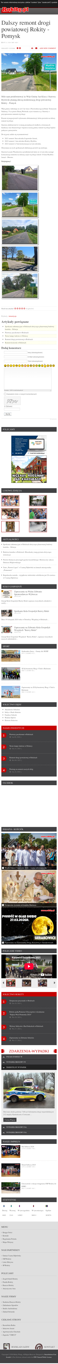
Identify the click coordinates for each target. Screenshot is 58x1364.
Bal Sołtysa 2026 (28, 1146)
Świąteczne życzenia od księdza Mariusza (20, 905)
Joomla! (8, 1357)
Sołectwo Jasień (8, 1328)
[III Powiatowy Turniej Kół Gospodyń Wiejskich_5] (10, 513)
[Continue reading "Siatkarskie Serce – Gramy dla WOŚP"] (10, 655)
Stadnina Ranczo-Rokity (12, 1302)
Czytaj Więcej (10, 1120)
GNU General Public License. (43, 1357)
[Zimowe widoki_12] (38, 526)
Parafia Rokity (8, 1282)
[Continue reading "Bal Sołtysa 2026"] (10, 1151)
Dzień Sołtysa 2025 (29, 1164)
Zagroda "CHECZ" (9, 1335)
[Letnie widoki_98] (38, 500)
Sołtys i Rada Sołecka (13, 712)
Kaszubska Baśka (9, 1325)
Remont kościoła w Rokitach (15, 342)
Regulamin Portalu (9, 1239)
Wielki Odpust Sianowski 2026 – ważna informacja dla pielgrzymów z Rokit (26, 869)
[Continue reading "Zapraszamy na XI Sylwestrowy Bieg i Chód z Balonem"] (10, 691)
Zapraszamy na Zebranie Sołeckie (21, 1037)
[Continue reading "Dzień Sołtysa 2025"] (10, 1169)
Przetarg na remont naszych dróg (21, 769)
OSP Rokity (7, 1259)
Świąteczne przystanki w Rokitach (22, 1000)
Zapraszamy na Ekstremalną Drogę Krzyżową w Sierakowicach (29, 942)
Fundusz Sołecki (11, 715)
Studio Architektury (10, 1308)
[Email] (36, 48)
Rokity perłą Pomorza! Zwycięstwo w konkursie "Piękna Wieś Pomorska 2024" (26, 1013)
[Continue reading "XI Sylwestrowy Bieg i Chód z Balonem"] (10, 673)
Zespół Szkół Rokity (10, 1279)
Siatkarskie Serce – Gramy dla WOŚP (35, 651)
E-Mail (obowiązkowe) (36, 357)
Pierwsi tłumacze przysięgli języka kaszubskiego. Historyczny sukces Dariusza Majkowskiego (28, 561)
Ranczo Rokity (8, 1285)
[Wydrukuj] (32, 48)
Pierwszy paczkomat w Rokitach (17, 332)
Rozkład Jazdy (20, 1346)
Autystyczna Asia (9, 1288)
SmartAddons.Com (50, 1354)
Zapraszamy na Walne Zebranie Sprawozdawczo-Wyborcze (28, 593)
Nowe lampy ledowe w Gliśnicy (16, 336)
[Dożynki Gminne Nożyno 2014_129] (10, 526)
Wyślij (8, 414)
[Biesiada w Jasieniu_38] (10, 500)
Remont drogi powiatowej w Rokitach (19, 339)
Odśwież (9, 406)
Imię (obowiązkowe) (35, 352)
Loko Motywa (8, 1262)
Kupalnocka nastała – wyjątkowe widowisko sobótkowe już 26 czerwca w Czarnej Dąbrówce (29, 576)
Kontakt (6, 1235)
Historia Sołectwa (11, 720)
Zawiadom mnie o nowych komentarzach (22, 394)
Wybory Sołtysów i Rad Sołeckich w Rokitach (26, 1026)
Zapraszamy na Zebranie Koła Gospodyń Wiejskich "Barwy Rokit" (32, 629)
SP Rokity (6, 1265)
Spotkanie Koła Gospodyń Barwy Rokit (31, 611)
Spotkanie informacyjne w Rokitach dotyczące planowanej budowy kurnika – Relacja (27, 545)
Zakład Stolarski (9, 1311)
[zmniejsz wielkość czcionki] (17, 48)
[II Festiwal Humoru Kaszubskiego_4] (38, 513)
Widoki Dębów (10, 717)
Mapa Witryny (8, 1242)
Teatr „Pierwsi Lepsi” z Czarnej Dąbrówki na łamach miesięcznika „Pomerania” (27, 568)
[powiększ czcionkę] (20, 48)
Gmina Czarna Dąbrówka (12, 1255)
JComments (53, 419)
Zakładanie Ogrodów (10, 1305)
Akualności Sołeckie (12, 709)
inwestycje (12, 316)
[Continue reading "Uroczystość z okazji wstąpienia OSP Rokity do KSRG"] (10, 1187)
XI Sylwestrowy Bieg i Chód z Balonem (36, 668)
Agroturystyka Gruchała (11, 1331)
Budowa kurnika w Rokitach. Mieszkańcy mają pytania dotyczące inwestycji (27, 553)
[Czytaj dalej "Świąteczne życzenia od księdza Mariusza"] (29, 888)
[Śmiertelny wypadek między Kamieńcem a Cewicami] (29, 1090)
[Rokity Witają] (15, 7)
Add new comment (48, 48)
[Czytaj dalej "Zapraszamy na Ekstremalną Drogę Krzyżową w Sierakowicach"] (29, 925)
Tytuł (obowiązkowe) (35, 361)
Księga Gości (7, 1232)
